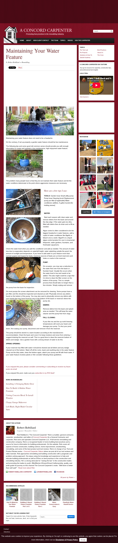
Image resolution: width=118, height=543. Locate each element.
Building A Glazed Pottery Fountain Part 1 (40, 504)
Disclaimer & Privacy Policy (67, 540)
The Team (54, 40)
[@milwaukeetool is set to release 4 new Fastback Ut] (88, 183)
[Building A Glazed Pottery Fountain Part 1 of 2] (26, 500)
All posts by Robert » (67, 477)
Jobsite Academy (85, 57)
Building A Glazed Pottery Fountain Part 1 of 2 (26, 504)
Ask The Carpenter (82, 40)
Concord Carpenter (40, 437)
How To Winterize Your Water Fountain (12, 504)
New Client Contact (41, 40)
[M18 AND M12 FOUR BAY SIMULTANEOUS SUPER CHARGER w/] (105, 200)
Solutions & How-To (86, 55)
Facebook (60, 472)
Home (22, 40)
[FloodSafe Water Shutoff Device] (68, 500)
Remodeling (26, 62)
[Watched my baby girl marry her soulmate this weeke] (105, 165)
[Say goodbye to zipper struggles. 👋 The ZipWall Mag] (88, 165)
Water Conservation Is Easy (54, 504)
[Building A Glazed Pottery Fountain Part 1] (40, 500)
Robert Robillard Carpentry (20, 472)
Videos (70, 40)
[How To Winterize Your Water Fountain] (12, 500)
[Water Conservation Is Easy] (54, 500)
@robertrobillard (44, 472)
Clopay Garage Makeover (16, 402)
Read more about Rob (26, 468)
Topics (62, 40)
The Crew (100, 55)
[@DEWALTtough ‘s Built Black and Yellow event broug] (105, 148)
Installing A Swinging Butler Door (20, 383)
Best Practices (101, 50)
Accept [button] (83, 540)
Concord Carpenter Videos (33, 451)
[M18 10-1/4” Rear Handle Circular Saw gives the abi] (88, 200)
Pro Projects (83, 52)
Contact (6, 529)
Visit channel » (84, 97)
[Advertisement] (59, 6)
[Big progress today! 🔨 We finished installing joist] (88, 148)
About (28, 40)
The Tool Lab (84, 50)
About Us (100, 52)
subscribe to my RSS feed (44, 373)
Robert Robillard (13, 62)
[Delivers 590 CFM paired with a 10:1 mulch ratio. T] (105, 183)
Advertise (7, 532)
